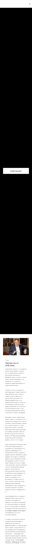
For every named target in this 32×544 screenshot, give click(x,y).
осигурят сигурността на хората (16, 510)
